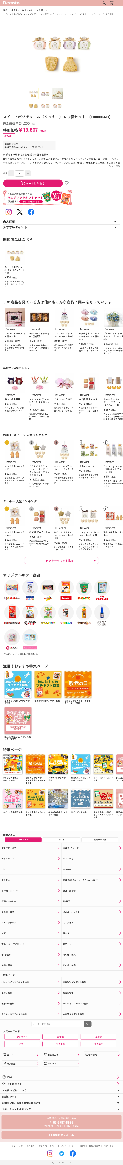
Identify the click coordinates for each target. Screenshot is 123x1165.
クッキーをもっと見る (60, 560)
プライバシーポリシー (48, 1146)
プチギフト (22, 1036)
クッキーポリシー (68, 1146)
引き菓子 (98, 1044)
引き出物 (60, 1044)
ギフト (22, 1044)
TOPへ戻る (108, 1146)
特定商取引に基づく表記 (90, 1146)
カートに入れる (33, 183)
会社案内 (30, 1146)
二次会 (98, 1036)
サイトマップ (17, 1146)
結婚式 (60, 1036)
